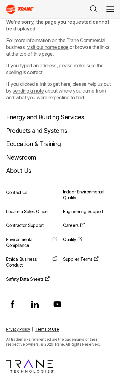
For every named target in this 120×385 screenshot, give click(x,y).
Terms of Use (47, 329)
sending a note (28, 91)
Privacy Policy (18, 329)
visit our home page (48, 47)
